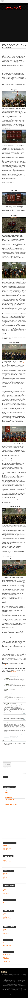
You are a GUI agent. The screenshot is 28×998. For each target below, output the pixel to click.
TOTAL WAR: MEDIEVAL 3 (10, 799)
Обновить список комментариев (10, 737)
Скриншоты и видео (7, 848)
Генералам (5, 914)
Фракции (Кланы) (6, 892)
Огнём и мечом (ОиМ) (7, 959)
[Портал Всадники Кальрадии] (4, 972)
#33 (4, 689)
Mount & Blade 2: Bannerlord (8, 954)
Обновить (6, 767)
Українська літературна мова (11, 804)
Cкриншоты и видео (7, 890)
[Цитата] (5, 749)
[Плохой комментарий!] (22, 678)
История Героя (6, 958)
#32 (4, 684)
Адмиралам (5, 916)
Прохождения (6, 849)
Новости (5, 845)
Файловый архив (6, 961)
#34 (4, 696)
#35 (4, 703)
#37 (4, 722)
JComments (24, 773)
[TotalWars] (13, 8)
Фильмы (6, 792)
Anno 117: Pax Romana (9, 802)
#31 (4, 678)
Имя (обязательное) (19, 747)
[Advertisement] (14, 24)
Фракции (5, 862)
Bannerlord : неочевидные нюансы (12, 794)
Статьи (4, 846)
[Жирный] (4, 749)
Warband (5, 957)
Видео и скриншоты (7, 876)
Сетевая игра (6, 917)
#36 (4, 716)
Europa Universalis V (9, 797)
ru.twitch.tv (4, 664)
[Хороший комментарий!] (20, 678)
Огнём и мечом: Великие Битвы (9, 956)
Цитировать (23, 681)
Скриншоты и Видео (7, 861)
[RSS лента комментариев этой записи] (8, 674)
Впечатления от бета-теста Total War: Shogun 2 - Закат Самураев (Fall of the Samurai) (14, 46)
